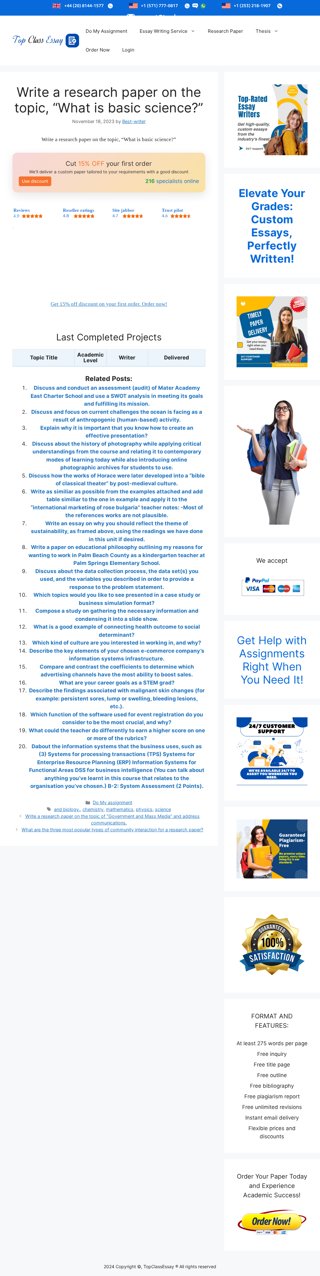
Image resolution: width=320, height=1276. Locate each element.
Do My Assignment (106, 31)
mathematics (119, 809)
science (163, 809)
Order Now (98, 50)
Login (128, 50)
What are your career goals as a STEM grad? (117, 683)
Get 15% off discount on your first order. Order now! (109, 304)
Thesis (263, 31)
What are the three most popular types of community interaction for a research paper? (112, 829)
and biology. (67, 809)
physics (144, 809)
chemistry (92, 809)
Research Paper (225, 31)
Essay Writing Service (164, 31)
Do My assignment (112, 802)
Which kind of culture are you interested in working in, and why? (116, 643)
